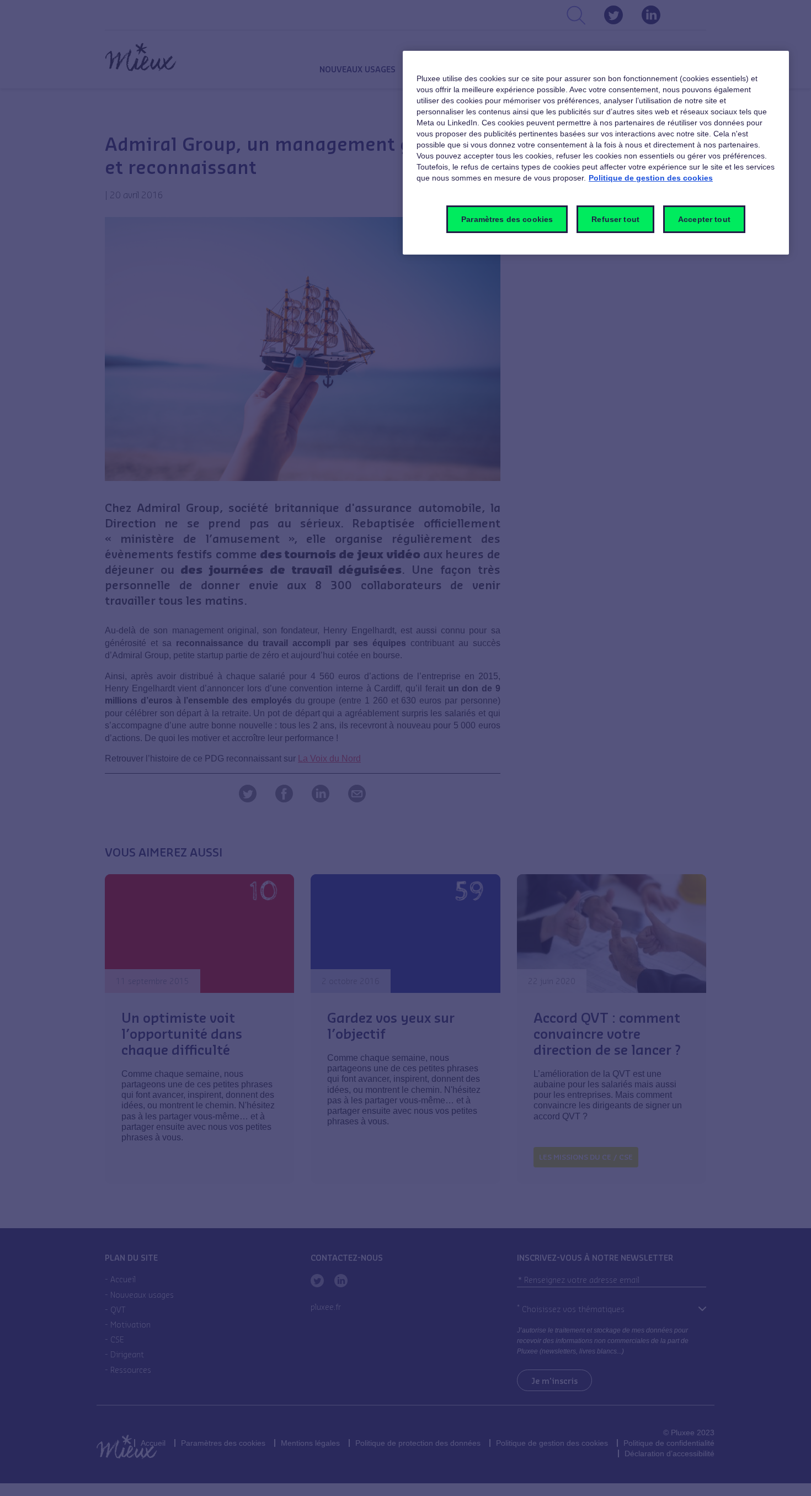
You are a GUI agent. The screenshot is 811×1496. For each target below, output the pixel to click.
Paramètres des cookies (507, 219)
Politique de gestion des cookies (651, 177)
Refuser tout (615, 219)
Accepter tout (704, 219)
